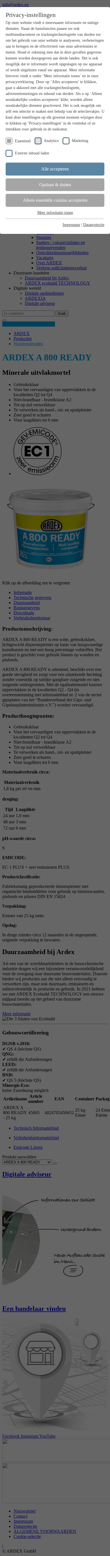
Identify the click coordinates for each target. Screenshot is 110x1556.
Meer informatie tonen (55, 212)
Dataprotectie (93, 225)
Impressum (71, 225)
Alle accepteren (55, 169)
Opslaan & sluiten (55, 184)
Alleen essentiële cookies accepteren (55, 200)
